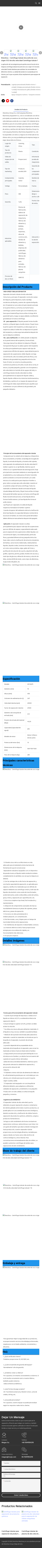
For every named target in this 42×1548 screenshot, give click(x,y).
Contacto (4, 1440)
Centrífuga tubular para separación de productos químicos (11, 1532)
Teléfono (24, 1440)
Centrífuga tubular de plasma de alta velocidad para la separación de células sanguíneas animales (31, 1532)
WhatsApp (25, 1454)
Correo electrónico (7, 1454)
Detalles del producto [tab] (21, 110)
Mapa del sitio (18, 1544)
